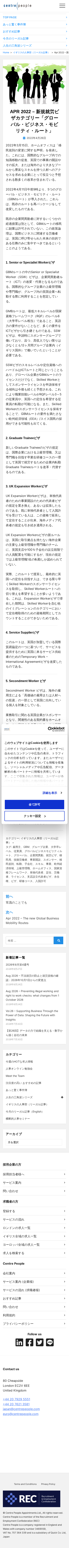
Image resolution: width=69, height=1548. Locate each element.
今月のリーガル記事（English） (25, 1111)
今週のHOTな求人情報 (19, 1061)
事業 (48, 863)
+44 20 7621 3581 (16, 1404)
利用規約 (9, 1315)
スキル (39, 863)
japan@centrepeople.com (21, 1409)
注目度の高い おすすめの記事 (23, 1082)
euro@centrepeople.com (21, 1414)
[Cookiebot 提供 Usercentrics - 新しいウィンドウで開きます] (49, 729)
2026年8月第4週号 (17, 964)
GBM (26, 846)
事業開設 (35, 859)
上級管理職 (23, 868)
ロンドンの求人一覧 (16, 1228)
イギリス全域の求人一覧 (20, 1236)
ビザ (13, 881)
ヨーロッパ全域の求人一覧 (21, 1244)
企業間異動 (36, 855)
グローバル (20, 855)
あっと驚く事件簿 (14, 24)
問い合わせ (10, 1191)
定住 (48, 872)
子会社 (29, 863)
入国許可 (40, 881)
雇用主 (17, 846)
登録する (9, 1211)
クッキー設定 (32, 816)
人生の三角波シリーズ (17, 45)
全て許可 (34, 804)
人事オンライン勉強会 (19, 1068)
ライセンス (18, 876)
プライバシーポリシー (18, 1323)
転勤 (19, 863)
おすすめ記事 (11, 31)
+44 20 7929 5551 (16, 1399)
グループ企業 (40, 846)
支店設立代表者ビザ (39, 876)
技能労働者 (20, 859)
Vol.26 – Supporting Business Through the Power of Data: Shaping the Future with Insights (32, 1015)
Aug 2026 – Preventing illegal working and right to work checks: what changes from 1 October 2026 (32, 995)
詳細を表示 (50, 792)
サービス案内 (12, 1182)
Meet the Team (15, 1075)
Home (6, 52)
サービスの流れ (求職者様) (21, 1290)
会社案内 (9, 1273)
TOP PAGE (10, 17)
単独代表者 (36, 872)
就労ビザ (51, 855)
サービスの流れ (13, 1219)
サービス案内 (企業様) (18, 1282)
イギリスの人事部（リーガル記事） (31, 52)
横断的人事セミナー (18, 1118)
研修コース (26, 881)
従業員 (18, 851)
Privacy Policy (48, 1484)
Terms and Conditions (25, 1484)
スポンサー (50, 859)
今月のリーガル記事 (16, 38)
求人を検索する (13, 1253)
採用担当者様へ (13, 1174)
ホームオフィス (42, 868)
